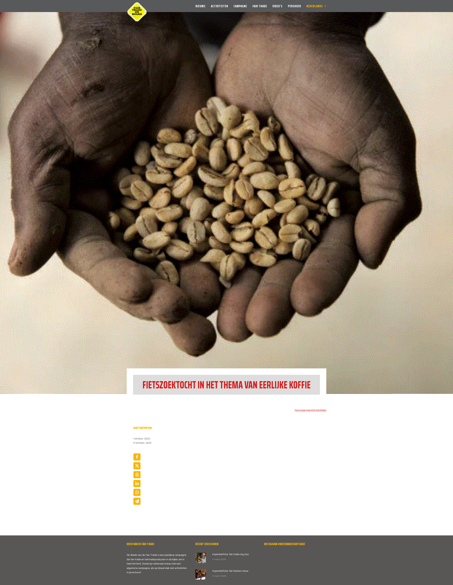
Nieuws (200, 6)
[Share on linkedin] (137, 499)
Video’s (277, 6)
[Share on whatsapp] (137, 507)
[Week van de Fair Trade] (137, 6)
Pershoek (294, 6)
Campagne (240, 6)
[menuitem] (202, 6)
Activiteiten (219, 6)
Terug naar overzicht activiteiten (310, 426)
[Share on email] (137, 516)
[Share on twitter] (137, 481)
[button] (200, 573)
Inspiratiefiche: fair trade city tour (230, 570)
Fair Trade (260, 6)
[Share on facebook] (137, 472)
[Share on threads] (137, 490)
